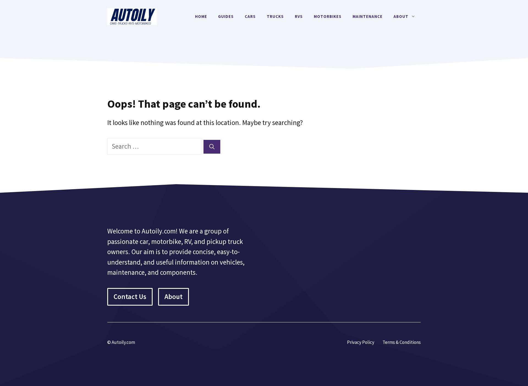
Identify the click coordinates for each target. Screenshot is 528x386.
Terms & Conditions (402, 342)
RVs (299, 16)
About (401, 16)
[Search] (212, 147)
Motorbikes (328, 16)
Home (201, 16)
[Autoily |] (132, 15)
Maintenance (368, 16)
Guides (226, 16)
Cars (250, 16)
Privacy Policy (360, 342)
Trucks (275, 16)
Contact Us (130, 296)
